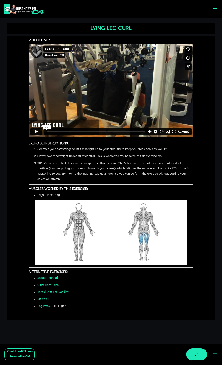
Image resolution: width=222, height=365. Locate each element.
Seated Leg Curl (47, 278)
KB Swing (43, 299)
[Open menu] (215, 9)
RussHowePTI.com (20, 351)
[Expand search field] (196, 354)
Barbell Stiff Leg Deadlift (52, 292)
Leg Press (43, 306)
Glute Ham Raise (48, 285)
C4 (27, 356)
